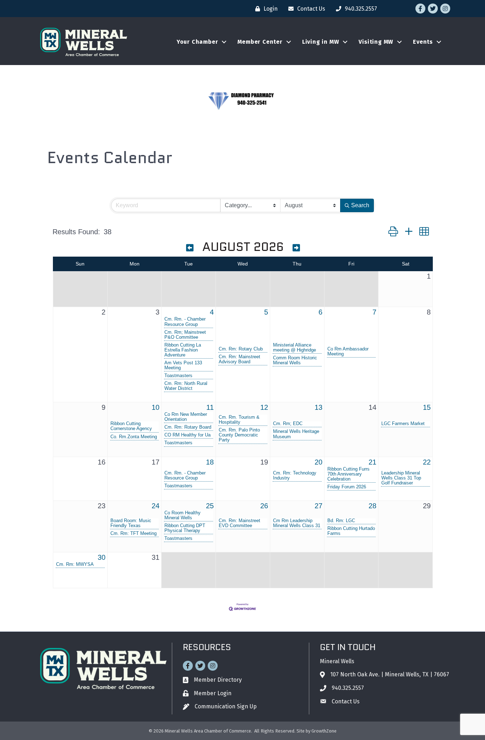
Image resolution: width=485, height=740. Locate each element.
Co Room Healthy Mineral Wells (182, 515)
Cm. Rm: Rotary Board (187, 427)
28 (372, 506)
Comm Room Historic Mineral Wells (295, 360)
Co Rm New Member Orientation (185, 417)
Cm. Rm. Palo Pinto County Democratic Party (239, 435)
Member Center (260, 41)
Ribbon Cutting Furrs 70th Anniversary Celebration (348, 474)
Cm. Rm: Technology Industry (294, 476)
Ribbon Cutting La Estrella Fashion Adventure (182, 350)
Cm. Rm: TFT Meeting (133, 533)
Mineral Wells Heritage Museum (296, 434)
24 (155, 506)
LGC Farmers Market (403, 423)
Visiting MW (376, 41)
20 (318, 462)
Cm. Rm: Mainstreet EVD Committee (239, 523)
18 (210, 462)
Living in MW (320, 41)
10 (155, 407)
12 (264, 407)
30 (101, 557)
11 (210, 407)
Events (423, 41)
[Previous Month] (189, 248)
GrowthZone (324, 731)
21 (372, 462)
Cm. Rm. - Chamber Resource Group (185, 322)
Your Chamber (197, 41)
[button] (393, 231)
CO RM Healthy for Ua (187, 435)
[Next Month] (296, 248)
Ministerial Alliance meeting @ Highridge (294, 348)
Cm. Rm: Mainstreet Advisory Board (239, 359)
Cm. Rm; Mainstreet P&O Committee (185, 335)
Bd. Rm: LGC (341, 520)
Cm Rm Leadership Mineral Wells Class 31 (296, 523)
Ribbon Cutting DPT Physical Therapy (184, 528)
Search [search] (360, 205)
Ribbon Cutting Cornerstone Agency (131, 426)
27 (318, 506)
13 (318, 407)
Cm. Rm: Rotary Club (241, 349)
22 (427, 462)
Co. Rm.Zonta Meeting (133, 436)
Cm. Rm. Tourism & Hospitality (239, 420)
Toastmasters (178, 375)
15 (427, 407)
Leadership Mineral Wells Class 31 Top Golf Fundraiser (401, 478)
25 (210, 506)
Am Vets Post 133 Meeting (183, 365)
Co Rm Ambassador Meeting (348, 351)
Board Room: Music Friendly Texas (130, 523)
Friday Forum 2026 (346, 486)
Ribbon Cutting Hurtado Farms (351, 531)
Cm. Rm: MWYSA (75, 564)
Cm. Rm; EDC (288, 423)
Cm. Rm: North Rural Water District (185, 386)
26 (264, 506)
